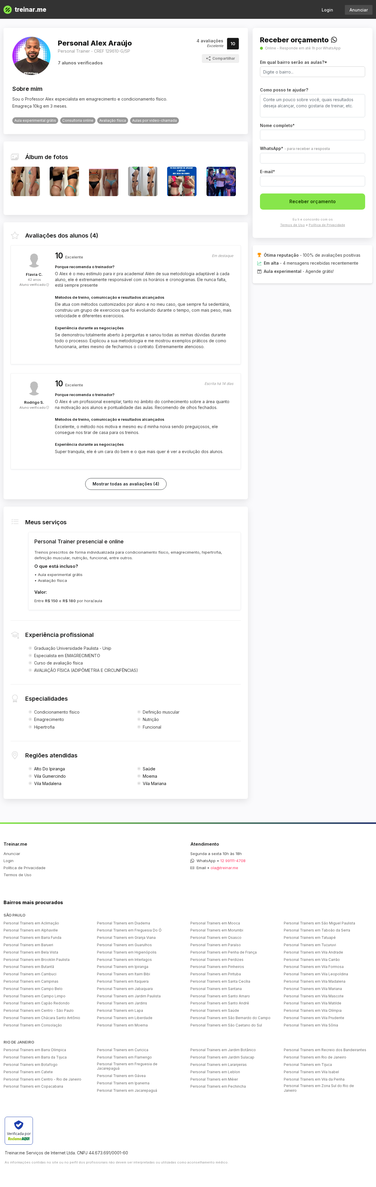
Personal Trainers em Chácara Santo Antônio (42, 1018)
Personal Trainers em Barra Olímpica (35, 1050)
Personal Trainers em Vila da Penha (314, 1079)
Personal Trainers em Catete (28, 1072)
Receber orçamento (312, 201)
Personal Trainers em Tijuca (308, 1064)
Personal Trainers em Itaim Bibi (123, 974)
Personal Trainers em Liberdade (124, 1018)
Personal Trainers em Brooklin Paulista (37, 959)
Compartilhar (223, 58)
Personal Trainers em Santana (216, 988)
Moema (150, 776)
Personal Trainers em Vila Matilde (312, 1003)
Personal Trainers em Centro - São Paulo (39, 1010)
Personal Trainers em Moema (122, 1025)
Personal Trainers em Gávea (121, 1076)
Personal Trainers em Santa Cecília (220, 981)
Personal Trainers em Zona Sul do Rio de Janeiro (319, 1088)
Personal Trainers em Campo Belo (33, 988)
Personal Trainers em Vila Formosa (314, 966)
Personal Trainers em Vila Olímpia (313, 1010)
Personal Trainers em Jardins (122, 1003)
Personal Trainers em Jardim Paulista (129, 996)
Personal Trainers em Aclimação (31, 923)
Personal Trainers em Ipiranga (122, 966)
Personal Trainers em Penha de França (223, 952)
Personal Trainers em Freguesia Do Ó (129, 930)
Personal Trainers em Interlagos (124, 959)
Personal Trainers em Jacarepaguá (127, 1090)
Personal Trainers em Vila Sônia (311, 1025)
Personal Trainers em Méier (214, 1079)
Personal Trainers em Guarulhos (124, 945)
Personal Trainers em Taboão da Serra (317, 930)
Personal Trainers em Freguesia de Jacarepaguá (127, 1066)
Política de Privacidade (327, 225)
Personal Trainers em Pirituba (215, 974)
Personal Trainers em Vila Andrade (313, 952)
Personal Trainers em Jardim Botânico (223, 1050)
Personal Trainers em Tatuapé (310, 937)
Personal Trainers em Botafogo (31, 1064)
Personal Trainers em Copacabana (33, 1086)
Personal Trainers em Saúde (214, 1010)
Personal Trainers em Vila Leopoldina (316, 974)
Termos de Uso (292, 225)
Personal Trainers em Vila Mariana (313, 988)
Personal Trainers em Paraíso (215, 945)
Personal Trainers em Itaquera (123, 981)
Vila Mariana (154, 783)
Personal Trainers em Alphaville (31, 930)
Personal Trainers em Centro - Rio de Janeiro (42, 1079)
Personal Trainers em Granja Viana (126, 937)
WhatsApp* (295, 148)
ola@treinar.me (224, 867)
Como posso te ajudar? (284, 89)
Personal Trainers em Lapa (120, 1010)
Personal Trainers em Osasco (215, 937)
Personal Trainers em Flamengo (124, 1057)
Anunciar (359, 9)
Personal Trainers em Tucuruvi (310, 945)
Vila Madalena (47, 783)
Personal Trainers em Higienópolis (127, 952)
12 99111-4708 (233, 860)
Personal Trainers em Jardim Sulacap (222, 1057)
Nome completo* (277, 125)
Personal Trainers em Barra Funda (32, 937)
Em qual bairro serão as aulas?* (293, 62)
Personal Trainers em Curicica (122, 1050)
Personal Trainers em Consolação (33, 1025)
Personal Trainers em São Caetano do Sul (226, 1025)
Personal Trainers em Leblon (215, 1072)
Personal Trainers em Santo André (219, 1003)
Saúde (149, 768)
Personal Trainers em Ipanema (123, 1083)
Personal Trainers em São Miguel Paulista (319, 923)
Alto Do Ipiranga (49, 768)
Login (327, 9)
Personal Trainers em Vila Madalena (314, 981)
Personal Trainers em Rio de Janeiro (315, 1057)
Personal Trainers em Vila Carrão (312, 959)
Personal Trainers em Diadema (123, 923)
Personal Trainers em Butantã (29, 966)
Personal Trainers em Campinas (31, 981)
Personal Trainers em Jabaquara (125, 988)
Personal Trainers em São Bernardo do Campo (230, 1018)
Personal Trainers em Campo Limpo (35, 996)
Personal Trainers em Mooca (215, 923)
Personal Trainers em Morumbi (216, 930)
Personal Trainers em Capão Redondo (37, 1003)
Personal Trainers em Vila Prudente (314, 1018)
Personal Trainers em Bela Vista (31, 952)
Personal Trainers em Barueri (28, 945)
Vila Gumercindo (50, 776)
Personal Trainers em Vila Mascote (314, 996)
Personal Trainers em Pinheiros (217, 966)
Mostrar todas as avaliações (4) (126, 483)
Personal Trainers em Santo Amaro (220, 996)
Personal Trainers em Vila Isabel (311, 1072)
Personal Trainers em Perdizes (217, 959)
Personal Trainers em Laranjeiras (218, 1064)
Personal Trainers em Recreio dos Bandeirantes (325, 1050)
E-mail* (267, 171)
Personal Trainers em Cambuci (30, 974)
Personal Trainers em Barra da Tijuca (35, 1057)
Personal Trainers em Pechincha (218, 1086)
